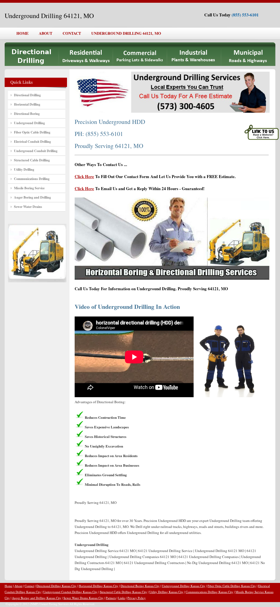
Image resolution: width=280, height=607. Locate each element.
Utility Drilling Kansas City (166, 592)
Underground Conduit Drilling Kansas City (70, 592)
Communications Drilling (31, 178)
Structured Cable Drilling (32, 160)
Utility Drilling (24, 169)
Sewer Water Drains (28, 206)
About (18, 586)
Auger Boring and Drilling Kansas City (36, 598)
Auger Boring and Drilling (32, 197)
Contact (29, 586)
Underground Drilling (29, 123)
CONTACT (72, 33)
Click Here (84, 176)
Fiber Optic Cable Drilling (32, 132)
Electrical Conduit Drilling (32, 141)
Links (121, 598)
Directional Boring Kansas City (140, 586)
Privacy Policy (136, 598)
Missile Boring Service (29, 188)
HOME (22, 33)
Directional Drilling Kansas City (56, 586)
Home (8, 586)
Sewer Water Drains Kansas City (83, 598)
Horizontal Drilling (27, 104)
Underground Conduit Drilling (35, 151)
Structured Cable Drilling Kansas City (123, 592)
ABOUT (45, 33)
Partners (111, 598)
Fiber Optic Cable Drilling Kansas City (232, 586)
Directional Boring (27, 113)
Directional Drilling (27, 95)
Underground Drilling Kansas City (183, 586)
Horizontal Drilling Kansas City (98, 586)
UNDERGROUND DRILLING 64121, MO (126, 33)
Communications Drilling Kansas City (209, 592)
